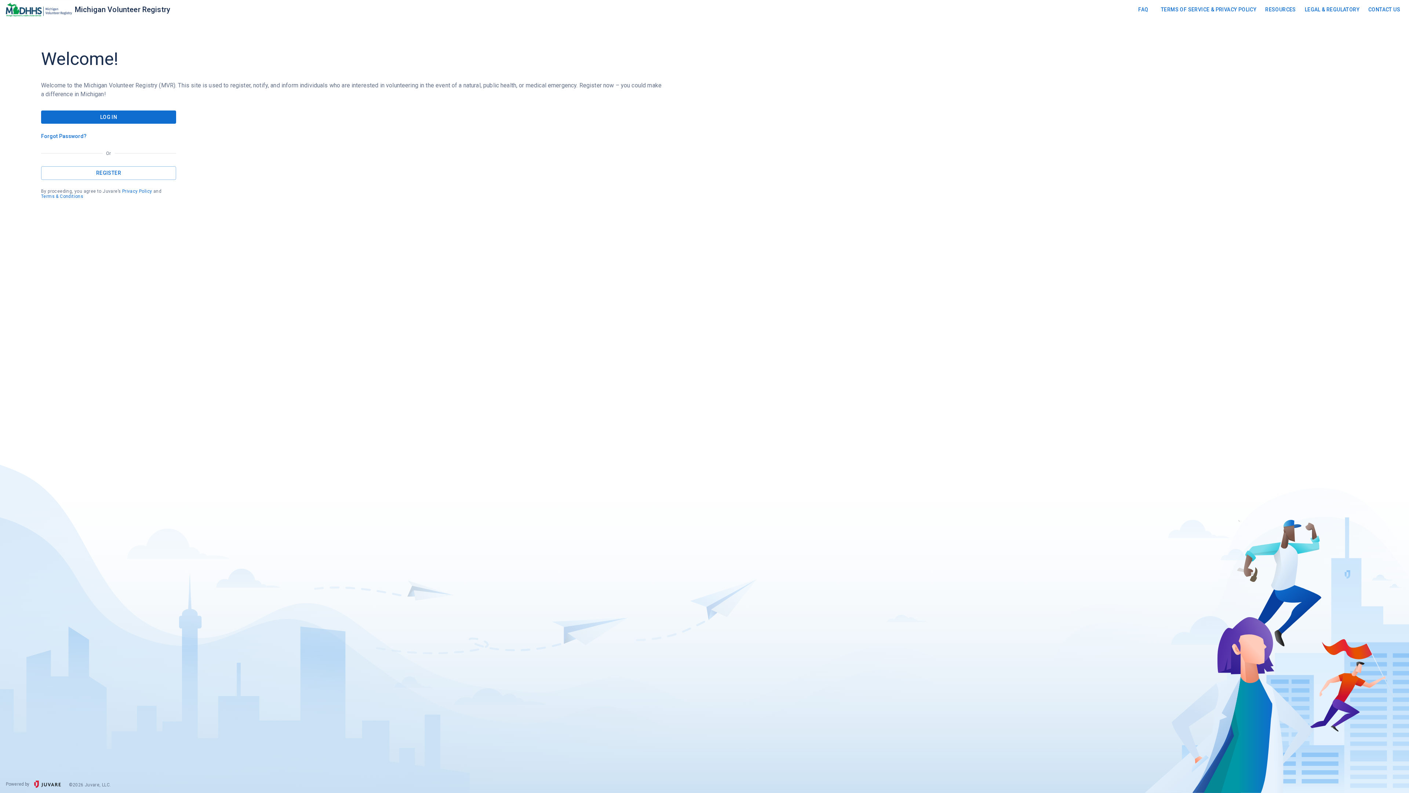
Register (108, 173)
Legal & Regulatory (1332, 9)
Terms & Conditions (62, 196)
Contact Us (1384, 9)
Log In (108, 117)
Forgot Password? (64, 136)
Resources (1280, 9)
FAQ (1143, 9)
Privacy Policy (137, 191)
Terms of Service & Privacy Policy (1208, 9)
